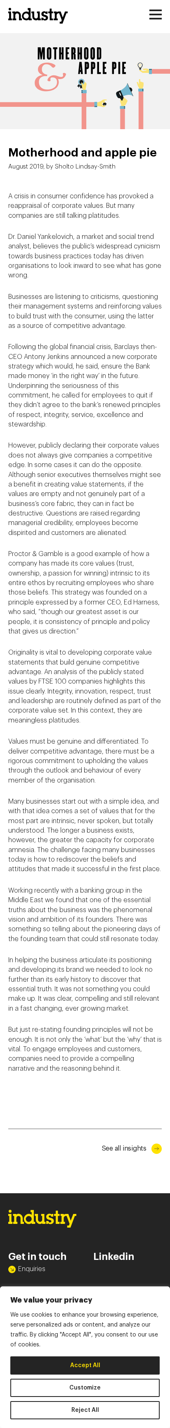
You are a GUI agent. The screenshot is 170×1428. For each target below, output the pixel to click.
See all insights (124, 1148)
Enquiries (31, 1269)
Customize (85, 1388)
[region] (85, 1357)
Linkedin (113, 1257)
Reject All (85, 1410)
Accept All (85, 1365)
